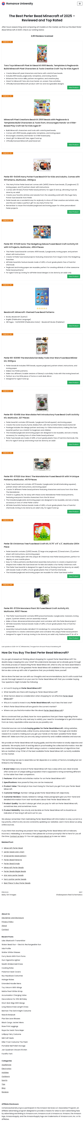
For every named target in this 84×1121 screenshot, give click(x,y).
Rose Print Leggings (10, 1026)
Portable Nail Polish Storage (13, 1046)
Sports (4, 1080)
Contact (5, 929)
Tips (3, 1084)
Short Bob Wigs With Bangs (13, 1003)
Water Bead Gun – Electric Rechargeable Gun (21, 944)
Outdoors (6, 1076)
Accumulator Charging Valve (14, 995)
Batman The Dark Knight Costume (16, 1011)
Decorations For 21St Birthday (14, 999)
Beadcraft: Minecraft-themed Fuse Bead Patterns (29, 312)
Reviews (5, 1092)
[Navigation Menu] (79, 3)
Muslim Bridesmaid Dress (12, 964)
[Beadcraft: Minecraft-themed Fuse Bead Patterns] (42, 296)
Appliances (6, 1065)
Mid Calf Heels (8, 1038)
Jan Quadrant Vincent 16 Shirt (14, 1050)
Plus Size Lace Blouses (11, 1018)
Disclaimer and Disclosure (13, 918)
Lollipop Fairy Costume (11, 1034)
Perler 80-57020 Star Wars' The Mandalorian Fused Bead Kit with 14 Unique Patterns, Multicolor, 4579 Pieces (41, 478)
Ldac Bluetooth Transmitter (13, 940)
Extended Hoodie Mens (11, 983)
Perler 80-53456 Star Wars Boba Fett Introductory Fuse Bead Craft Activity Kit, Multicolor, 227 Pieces (41, 416)
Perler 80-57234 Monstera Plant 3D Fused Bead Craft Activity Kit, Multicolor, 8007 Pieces (36, 610)
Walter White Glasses (11, 952)
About (4, 925)
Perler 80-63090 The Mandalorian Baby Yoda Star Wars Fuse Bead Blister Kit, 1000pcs (40, 359)
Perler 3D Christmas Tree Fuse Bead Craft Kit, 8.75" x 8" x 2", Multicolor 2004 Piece (41, 545)
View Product (74, 87)
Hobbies (5, 1072)
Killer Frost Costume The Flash (15, 1042)
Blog (3, 1088)
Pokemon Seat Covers (11, 972)
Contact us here (17, 836)
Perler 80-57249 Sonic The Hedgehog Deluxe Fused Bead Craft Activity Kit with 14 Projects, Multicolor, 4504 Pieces (41, 245)
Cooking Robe (8, 968)
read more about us (42, 836)
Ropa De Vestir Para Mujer (13, 1030)
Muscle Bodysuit (8, 1014)
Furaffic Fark (7, 1053)
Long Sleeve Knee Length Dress (15, 1007)
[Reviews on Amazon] (42, 308)
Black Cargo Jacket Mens (13, 1022)
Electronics (6, 1068)
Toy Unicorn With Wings (12, 987)
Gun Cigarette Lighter (11, 960)
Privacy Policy (7, 921)
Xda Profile (6, 948)
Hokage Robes (8, 979)
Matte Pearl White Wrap (12, 991)
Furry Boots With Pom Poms (13, 956)
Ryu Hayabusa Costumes (12, 975)
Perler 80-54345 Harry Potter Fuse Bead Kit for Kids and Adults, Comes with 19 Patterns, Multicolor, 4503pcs (42, 178)
